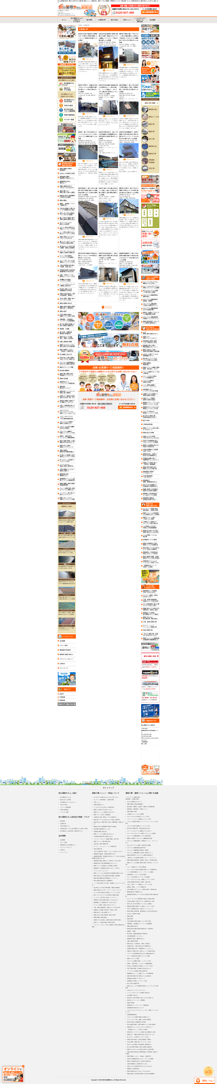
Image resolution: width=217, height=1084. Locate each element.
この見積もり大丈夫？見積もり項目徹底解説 (150, 527)
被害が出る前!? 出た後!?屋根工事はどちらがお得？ (151, 531)
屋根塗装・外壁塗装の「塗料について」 (138, 809)
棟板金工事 (152, 153)
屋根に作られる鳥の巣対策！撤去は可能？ (105, 915)
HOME (80, 25)
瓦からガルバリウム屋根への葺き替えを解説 (150, 291)
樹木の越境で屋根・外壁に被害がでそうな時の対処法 (151, 557)
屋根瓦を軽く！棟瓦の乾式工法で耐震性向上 (150, 454)
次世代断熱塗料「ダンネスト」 (148, 476)
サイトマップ (64, 668)
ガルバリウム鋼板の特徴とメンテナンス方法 (67, 432)
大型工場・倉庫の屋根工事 (101, 844)
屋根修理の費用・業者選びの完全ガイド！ (67, 177)
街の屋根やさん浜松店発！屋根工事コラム (71, 831)
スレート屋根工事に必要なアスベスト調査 (138, 956)
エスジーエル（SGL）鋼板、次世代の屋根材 (139, 1019)
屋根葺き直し (153, 146)
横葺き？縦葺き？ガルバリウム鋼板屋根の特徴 (151, 313)
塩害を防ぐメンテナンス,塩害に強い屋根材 (67, 392)
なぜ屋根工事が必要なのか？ (150, 332)
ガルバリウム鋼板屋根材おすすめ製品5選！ (150, 309)
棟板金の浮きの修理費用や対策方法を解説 (67, 196)
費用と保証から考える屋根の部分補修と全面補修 (107, 875)
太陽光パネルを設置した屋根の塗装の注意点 (150, 394)
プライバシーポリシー (66, 659)
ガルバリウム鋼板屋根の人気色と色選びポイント (140, 852)
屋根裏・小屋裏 (64, 329)
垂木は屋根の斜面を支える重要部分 (103, 880)
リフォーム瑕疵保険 (65, 807)
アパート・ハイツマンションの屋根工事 (150, 626)
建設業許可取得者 (65, 650)
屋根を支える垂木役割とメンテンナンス (66, 446)
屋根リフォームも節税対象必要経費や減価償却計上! (151, 639)
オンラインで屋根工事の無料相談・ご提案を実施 (150, 509)
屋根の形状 (63, 311)
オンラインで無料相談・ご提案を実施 (104, 799)
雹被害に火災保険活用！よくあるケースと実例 (150, 494)
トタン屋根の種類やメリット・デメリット (150, 385)
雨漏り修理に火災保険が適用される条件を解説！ (150, 489)
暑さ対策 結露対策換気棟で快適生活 (66, 332)
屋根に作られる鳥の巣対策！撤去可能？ (150, 618)
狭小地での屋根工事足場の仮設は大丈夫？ (150, 416)
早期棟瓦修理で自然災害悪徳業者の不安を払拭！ (67, 270)
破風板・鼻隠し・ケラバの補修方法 (136, 887)
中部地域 (62, 697)
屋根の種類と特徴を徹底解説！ (66, 169)
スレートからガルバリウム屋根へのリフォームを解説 (151, 287)
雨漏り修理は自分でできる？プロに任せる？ (67, 186)
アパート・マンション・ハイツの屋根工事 (105, 846)
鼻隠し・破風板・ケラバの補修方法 (67, 204)
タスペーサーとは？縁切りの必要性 (66, 223)
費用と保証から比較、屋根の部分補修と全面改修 (151, 350)
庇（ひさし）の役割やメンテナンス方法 (67, 460)
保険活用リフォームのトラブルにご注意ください (151, 561)
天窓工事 (152, 168)
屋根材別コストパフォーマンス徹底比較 (67, 382)
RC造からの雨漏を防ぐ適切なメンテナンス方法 (140, 966)
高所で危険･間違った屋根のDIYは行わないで (139, 968)
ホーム (64, 20)
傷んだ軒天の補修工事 (133, 983)
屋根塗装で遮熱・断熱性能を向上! (150, 481)
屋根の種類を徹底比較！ (147, 363)
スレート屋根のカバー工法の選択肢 (151, 372)
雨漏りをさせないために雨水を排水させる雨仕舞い (140, 1049)
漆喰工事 (152, 124)
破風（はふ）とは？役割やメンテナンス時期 (67, 498)
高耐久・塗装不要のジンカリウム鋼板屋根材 (67, 436)
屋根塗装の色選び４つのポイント (148, 472)
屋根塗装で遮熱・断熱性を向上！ (136, 938)
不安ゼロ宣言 (63, 804)
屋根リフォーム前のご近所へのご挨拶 (149, 518)
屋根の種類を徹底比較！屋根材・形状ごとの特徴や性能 (142, 860)
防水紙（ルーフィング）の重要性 (136, 1000)
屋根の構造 (63, 200)
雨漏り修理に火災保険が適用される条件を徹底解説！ (141, 1073)
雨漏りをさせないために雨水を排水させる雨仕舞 (67, 345)
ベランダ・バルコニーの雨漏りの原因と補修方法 (67, 251)
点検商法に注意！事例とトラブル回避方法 (105, 817)
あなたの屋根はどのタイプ (134, 801)
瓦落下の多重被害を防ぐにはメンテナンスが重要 (150, 441)
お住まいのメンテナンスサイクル (136, 990)
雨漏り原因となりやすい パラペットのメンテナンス (107, 890)
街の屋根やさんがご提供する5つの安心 (76, 20)
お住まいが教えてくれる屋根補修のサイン (150, 355)
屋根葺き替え (153, 109)
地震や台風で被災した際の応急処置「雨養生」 (67, 294)
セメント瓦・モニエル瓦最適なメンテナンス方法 (67, 261)
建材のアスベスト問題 (66, 367)
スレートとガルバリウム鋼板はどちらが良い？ (150, 282)
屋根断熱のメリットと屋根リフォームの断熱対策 (67, 479)
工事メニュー (127, 20)
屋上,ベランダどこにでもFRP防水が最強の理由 (67, 242)
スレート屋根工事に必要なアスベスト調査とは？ (67, 489)
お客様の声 (102, 20)
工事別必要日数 (148, 424)
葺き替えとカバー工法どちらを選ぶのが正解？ (150, 359)
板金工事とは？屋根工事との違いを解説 (67, 191)
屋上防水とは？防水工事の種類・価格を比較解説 (67, 247)
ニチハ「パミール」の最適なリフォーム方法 (139, 819)
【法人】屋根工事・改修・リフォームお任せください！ (108, 851)
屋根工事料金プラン (99, 804)
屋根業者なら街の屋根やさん (68, 845)
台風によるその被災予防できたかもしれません (151, 437)
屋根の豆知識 (64, 378)
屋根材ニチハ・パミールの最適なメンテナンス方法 (151, 403)
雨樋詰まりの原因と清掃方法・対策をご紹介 (105, 910)
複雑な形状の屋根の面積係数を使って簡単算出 (67, 307)
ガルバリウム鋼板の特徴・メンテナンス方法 (139, 961)
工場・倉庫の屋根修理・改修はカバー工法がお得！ (151, 600)
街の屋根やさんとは (65, 797)
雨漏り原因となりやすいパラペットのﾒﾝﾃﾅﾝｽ (67, 237)
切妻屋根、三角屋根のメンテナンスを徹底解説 (67, 320)
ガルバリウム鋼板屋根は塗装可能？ (150, 295)
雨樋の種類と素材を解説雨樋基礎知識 (67, 484)
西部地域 (62, 700)
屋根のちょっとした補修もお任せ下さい (104, 812)
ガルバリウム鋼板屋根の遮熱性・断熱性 (150, 300)
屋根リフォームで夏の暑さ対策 (102, 841)
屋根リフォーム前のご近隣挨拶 (102, 814)
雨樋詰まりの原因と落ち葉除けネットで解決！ (151, 613)
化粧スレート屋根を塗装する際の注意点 (149, 399)
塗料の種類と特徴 (150, 656)
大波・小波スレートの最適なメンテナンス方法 (67, 275)
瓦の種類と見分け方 (66, 354)
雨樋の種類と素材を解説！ (101, 917)
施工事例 (89, 20)
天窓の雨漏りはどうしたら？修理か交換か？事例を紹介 (142, 889)
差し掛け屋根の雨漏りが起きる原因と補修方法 (67, 324)
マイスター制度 (64, 812)
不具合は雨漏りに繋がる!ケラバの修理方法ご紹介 (67, 209)
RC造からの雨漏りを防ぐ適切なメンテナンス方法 (67, 455)
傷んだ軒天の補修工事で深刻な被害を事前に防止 (67, 218)
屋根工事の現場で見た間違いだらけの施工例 (150, 467)
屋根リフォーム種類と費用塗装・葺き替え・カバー (151, 368)
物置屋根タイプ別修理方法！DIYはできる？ (150, 591)
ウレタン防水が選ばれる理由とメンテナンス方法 (67, 228)
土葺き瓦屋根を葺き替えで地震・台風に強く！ (67, 266)
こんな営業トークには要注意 (150, 535)
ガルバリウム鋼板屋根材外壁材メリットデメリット (151, 317)
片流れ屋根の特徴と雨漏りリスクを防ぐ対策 (67, 315)
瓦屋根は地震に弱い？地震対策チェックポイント (151, 459)
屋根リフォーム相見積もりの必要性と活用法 (105, 865)
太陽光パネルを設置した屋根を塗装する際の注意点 (107, 920)
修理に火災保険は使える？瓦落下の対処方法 (151, 445)
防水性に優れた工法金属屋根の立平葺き (66, 289)
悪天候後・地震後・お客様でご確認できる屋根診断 (140, 806)
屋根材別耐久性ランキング (65, 387)
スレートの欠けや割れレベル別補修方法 (150, 377)
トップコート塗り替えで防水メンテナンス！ (67, 493)
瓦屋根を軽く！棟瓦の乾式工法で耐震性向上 (139, 946)
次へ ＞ (137, 307)
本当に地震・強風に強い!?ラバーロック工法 (139, 1042)
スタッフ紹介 (64, 645)
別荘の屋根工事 (148, 630)
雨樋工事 (152, 131)
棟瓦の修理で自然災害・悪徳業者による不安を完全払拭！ (142, 911)
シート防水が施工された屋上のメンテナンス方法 (67, 232)
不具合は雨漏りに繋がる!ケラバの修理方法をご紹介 (141, 901)
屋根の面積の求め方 (66, 303)
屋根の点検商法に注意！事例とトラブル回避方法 (150, 544)
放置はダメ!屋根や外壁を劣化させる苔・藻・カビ (67, 396)
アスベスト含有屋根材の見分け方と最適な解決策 (67, 363)
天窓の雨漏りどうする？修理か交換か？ (67, 470)
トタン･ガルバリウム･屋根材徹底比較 (66, 417)
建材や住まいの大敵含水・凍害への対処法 (66, 337)
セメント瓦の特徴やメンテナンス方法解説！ (67, 256)
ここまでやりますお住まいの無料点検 (140, 20)
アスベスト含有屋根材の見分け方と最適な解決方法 (140, 953)
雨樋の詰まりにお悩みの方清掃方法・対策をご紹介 (151, 609)
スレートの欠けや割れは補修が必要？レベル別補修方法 (142, 869)
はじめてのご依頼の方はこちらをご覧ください (106, 797)
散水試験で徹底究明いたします (102, 829)
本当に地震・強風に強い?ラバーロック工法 (68, 299)
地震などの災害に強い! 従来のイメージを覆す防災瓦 (141, 951)
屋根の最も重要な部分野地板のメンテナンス (66, 374)
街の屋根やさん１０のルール (68, 802)
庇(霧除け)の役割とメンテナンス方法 (65, 280)
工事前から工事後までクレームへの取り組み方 (150, 522)
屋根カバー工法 (154, 117)
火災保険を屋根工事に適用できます (103, 836)
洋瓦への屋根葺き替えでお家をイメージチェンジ (67, 406)
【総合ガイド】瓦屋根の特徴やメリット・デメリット (141, 857)
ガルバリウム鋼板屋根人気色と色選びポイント (150, 304)
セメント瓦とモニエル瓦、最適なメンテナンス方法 (140, 879)
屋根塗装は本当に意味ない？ (65, 182)
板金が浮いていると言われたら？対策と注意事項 (151, 548)
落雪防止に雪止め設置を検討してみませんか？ (106, 900)
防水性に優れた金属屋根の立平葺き (136, 1022)
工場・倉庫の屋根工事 (150, 622)
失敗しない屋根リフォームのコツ (150, 337)
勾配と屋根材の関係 (66, 341)
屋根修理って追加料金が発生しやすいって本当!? (150, 552)
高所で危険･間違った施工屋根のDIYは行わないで (67, 441)
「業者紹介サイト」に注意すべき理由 (150, 566)
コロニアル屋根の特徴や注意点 (148, 381)
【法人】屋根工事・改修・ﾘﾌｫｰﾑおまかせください (151, 634)
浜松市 (62, 694)
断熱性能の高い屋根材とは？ (64, 474)
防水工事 (152, 139)
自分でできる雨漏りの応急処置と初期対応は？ (150, 485)
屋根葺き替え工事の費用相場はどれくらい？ (150, 346)
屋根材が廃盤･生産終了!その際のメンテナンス (67, 401)
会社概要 (152, 20)
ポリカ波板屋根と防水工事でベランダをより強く (151, 604)
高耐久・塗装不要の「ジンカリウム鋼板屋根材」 (140, 963)
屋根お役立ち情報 (148, 432)
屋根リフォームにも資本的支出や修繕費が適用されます (108, 873)
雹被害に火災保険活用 (133, 1068)
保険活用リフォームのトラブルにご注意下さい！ (140, 1027)
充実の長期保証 (64, 809)
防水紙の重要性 (64, 370)
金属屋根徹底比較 (132, 1014)
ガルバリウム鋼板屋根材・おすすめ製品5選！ (139, 835)
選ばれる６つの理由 (65, 799)
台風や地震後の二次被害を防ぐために (150, 450)
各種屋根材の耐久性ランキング (135, 1007)
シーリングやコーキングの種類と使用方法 (67, 285)
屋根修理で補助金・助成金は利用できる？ (150, 498)
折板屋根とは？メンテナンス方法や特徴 (150, 390)
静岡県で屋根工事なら (66, 654)
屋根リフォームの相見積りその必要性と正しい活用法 (151, 513)
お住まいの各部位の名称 (67, 173)
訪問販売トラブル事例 (150, 539)
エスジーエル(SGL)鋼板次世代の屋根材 (67, 427)
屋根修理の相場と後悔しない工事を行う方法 (150, 341)
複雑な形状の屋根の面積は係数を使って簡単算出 (140, 928)
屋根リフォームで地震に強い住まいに (104, 834)
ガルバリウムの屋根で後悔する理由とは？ (66, 422)
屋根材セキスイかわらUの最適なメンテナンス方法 (151, 407)
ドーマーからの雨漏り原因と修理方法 (66, 465)
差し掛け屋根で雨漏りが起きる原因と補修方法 (139, 1047)
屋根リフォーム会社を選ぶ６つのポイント (151, 428)
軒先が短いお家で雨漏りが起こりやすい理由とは (67, 358)
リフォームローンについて (101, 870)
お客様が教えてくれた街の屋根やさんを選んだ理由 (73, 828)
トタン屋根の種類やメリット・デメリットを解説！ (140, 872)
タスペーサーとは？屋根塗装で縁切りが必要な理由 (140, 898)
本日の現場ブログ (65, 826)
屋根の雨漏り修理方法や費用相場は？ (67, 451)
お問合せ (62, 663)
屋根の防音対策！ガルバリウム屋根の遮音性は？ (151, 322)
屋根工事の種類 (150, 103)
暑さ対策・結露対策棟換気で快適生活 (137, 933)
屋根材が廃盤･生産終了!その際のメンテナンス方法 (140, 906)
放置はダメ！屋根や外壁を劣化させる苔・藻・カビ (140, 1034)
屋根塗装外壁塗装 (152, 161)
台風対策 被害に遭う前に (100, 831)
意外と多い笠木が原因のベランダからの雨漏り (67, 213)
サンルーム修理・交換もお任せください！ (150, 595)
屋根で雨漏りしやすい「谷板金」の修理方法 (66, 350)
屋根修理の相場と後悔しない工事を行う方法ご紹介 (107, 860)
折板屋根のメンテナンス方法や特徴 (136, 874)
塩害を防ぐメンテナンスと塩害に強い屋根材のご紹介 (141, 1032)
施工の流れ (114, 20)
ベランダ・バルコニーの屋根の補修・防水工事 (106, 839)
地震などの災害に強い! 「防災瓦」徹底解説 (150, 463)
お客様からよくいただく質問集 (135, 814)
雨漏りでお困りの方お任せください (103, 809)
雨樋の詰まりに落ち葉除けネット (102, 912)
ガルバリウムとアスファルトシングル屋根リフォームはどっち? (68, 412)
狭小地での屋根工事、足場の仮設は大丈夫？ (139, 828)
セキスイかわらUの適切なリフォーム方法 (138, 816)
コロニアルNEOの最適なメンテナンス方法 (150, 412)
